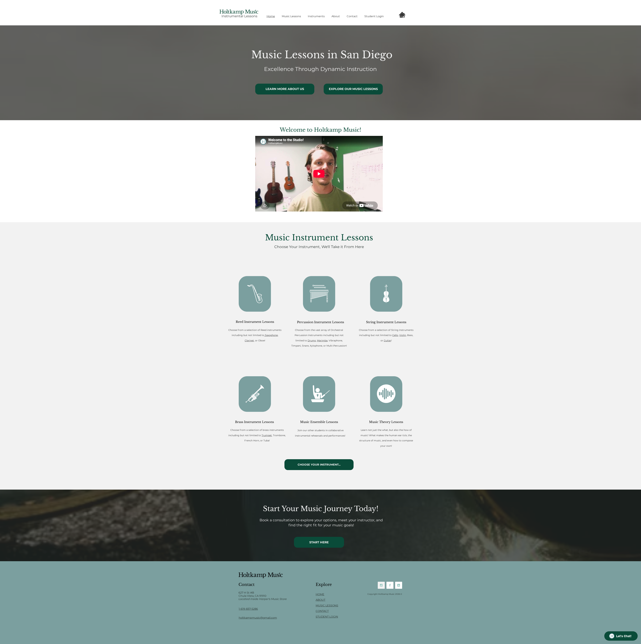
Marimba (322, 340)
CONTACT (322, 611)
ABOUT (320, 599)
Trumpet (267, 435)
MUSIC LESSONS (327, 605)
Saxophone (271, 335)
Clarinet (249, 340)
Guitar (387, 340)
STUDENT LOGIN (327, 616)
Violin (402, 335)
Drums (312, 340)
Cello (395, 335)
